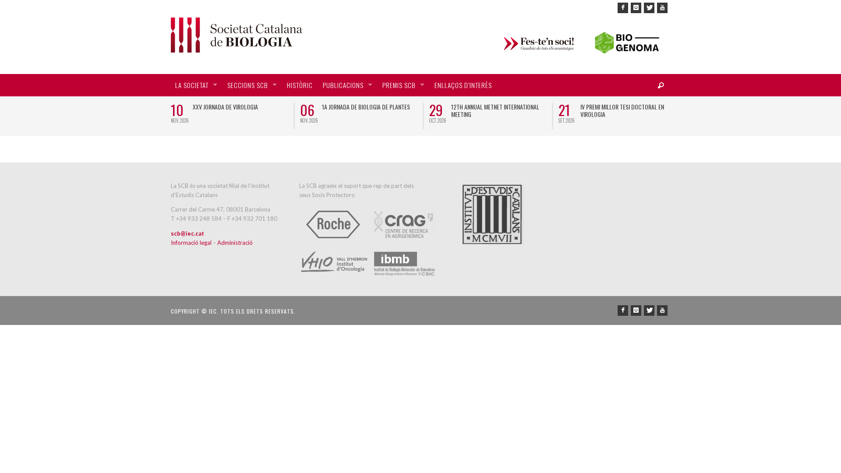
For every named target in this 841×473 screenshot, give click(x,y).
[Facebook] (623, 8)
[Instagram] (636, 8)
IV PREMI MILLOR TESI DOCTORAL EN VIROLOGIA (622, 110)
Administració (235, 242)
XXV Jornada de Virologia (225, 106)
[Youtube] (662, 8)
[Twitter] (649, 8)
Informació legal (192, 242)
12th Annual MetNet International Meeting (495, 110)
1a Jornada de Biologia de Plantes (366, 106)
